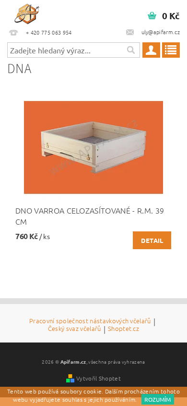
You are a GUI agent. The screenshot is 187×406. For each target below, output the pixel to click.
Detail (152, 240)
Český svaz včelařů (74, 329)
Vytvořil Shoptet (98, 378)
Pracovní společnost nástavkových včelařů (90, 321)
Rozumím (157, 399)
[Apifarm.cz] (27, 12)
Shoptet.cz (123, 329)
